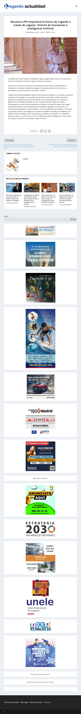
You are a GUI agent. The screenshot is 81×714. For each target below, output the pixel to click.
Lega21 (37, 32)
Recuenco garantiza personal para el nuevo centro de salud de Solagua (13, 197)
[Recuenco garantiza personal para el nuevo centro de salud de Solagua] (14, 187)
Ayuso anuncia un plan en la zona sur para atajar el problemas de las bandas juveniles (48, 198)
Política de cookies (36, 702)
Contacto (47, 702)
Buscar (6, 216)
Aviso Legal (24, 702)
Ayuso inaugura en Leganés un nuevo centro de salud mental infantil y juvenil (66, 198)
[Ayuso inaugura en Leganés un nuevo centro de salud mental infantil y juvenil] (67, 187)
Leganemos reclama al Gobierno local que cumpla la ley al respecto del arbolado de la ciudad (31, 199)
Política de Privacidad (11, 702)
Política (53, 32)
